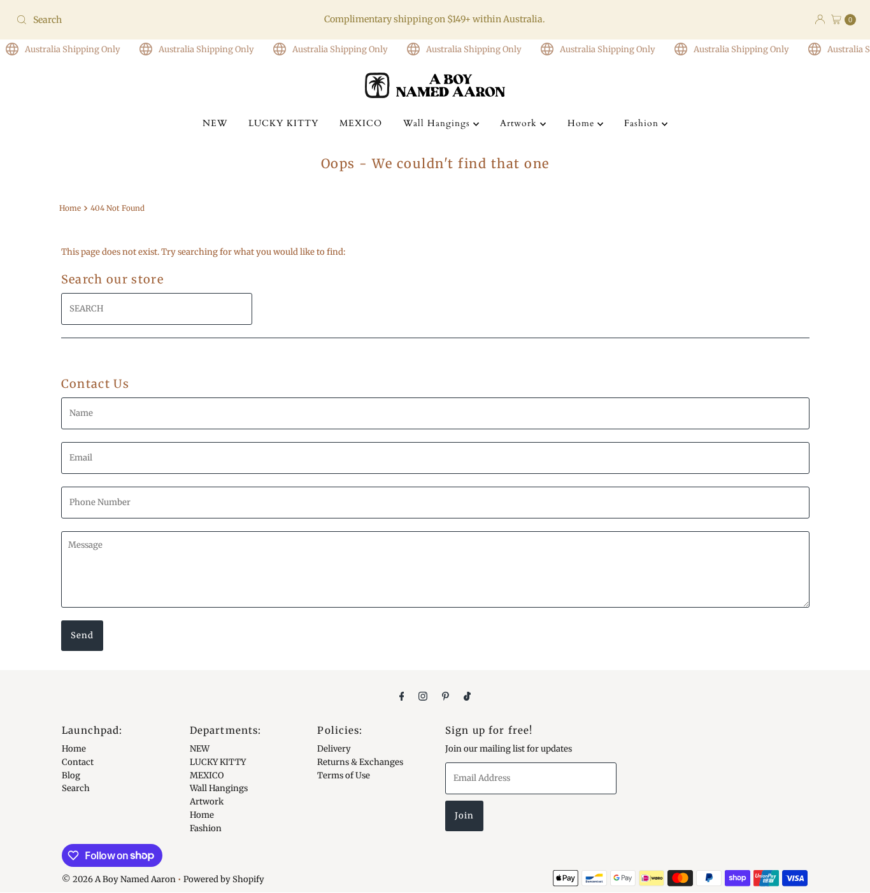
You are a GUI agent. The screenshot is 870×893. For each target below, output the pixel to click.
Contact (78, 762)
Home (582, 123)
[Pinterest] (445, 696)
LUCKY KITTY (283, 123)
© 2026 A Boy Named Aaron (119, 879)
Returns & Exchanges (360, 762)
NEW (215, 123)
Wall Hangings (438, 123)
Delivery (334, 748)
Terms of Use (343, 774)
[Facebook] (401, 696)
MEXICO (360, 123)
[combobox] (149, 19)
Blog (71, 774)
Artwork (520, 123)
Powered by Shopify (223, 879)
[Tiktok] (467, 696)
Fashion (643, 123)
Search (76, 788)
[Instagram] (422, 696)
